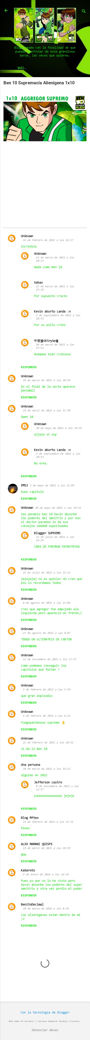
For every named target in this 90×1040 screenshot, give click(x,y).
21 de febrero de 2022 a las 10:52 (48, 742)
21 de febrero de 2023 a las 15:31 (48, 822)
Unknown (27, 236)
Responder (29, 367)
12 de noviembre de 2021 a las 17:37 (49, 659)
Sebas (38, 282)
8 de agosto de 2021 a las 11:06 (46, 602)
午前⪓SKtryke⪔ (46, 341)
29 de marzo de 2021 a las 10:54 (46, 380)
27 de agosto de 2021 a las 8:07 (46, 633)
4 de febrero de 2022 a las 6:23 (46, 715)
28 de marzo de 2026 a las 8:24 (46, 908)
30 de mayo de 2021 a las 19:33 (58, 508)
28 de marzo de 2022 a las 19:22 (46, 769)
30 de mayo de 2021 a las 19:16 (59, 428)
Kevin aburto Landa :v (52, 311)
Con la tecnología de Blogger (45, 1012)
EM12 (24, 485)
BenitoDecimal (32, 904)
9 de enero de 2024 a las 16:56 (46, 874)
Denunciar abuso (45, 1030)
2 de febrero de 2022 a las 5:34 (46, 689)
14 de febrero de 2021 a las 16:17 (48, 240)
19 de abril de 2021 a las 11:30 (46, 410)
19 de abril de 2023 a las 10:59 (46, 848)
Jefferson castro (48, 782)
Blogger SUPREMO (47, 533)
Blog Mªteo (29, 818)
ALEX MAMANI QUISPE (36, 844)
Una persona (30, 765)
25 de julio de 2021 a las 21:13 (46, 572)
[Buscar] (84, 11)
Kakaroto (28, 870)
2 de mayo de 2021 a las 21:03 (52, 485)
